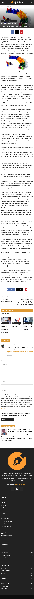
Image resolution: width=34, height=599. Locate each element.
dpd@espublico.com (5, 408)
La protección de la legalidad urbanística (6, 300)
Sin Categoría (4, 586)
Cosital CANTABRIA (6, 521)
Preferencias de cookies (7, 535)
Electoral (3, 558)
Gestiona (3, 505)
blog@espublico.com (21, 484)
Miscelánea (4, 573)
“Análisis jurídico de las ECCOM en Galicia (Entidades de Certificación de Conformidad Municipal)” (25, 302)
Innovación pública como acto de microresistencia (16, 326)
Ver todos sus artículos (7, 444)
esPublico (3, 503)
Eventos (3, 560)
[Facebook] (12, 489)
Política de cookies (6, 533)
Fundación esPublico (6, 508)
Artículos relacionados (8, 310)
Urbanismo (4, 588)
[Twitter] (21, 489)
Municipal (3, 576)
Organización (4, 578)
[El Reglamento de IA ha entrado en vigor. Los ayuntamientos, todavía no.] (28, 320)
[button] (31, 2)
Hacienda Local (13, 20)
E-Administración (5, 20)
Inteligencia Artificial (6, 565)
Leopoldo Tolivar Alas (8, 26)
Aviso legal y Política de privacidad (10, 532)
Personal (3, 581)
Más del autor (5, 313)
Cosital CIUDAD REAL (7, 524)
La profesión (4, 568)
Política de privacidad (12, 409)
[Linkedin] (17, 489)
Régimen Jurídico (5, 583)
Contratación (4, 552)
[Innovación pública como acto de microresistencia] (17, 320)
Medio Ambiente (5, 570)
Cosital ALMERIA (5, 519)
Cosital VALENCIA (6, 526)
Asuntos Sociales (5, 550)
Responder (9, 355)
